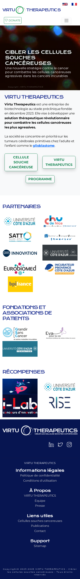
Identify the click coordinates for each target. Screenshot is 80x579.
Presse (40, 505)
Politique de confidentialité (40, 475)
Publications (40, 526)
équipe (40, 501)
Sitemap (40, 546)
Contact (40, 531)
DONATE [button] (15, 20)
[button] (21, 162)
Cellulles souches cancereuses (40, 521)
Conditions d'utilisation (40, 480)
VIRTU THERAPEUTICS (40, 495)
